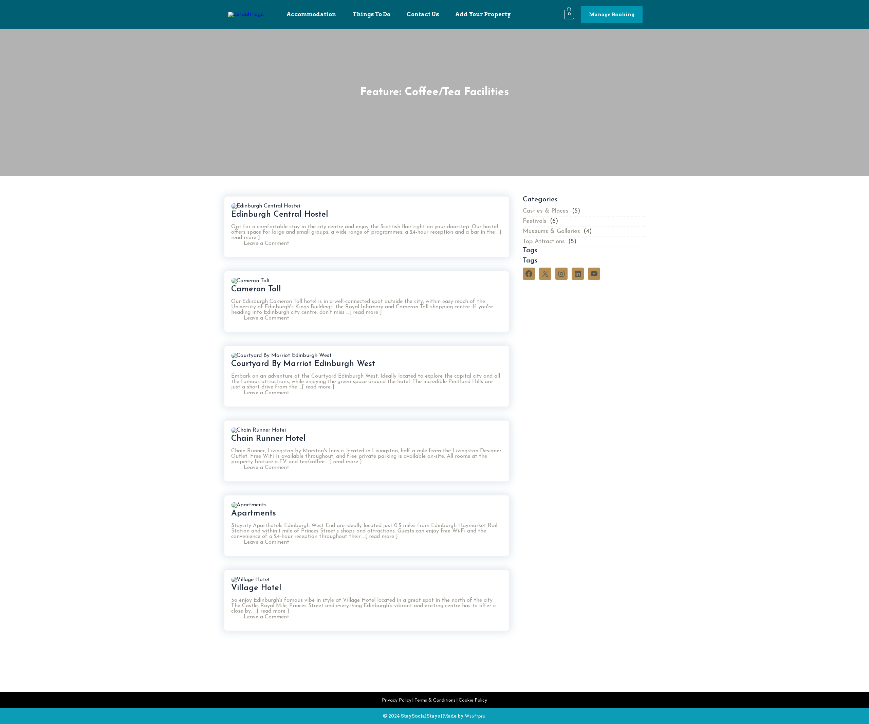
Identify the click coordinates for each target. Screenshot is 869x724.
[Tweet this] (482, 245)
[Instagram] (561, 274)
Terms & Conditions (435, 700)
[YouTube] (594, 274)
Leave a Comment (266, 243)
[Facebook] (529, 274)
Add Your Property (483, 14)
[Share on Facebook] (474, 245)
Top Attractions (544, 242)
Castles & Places (546, 211)
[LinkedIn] (578, 274)
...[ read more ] (363, 312)
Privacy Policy (396, 700)
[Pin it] (490, 245)
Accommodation (311, 14)
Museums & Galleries (551, 232)
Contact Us (423, 14)
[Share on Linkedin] (498, 245)
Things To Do (371, 14)
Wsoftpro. (475, 716)
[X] (545, 274)
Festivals (535, 221)
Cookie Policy (473, 700)
